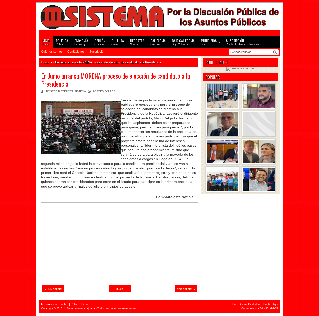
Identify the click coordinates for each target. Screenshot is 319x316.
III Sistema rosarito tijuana (79, 308)
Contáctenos (75, 51)
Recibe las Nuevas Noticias (242, 42)
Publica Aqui (270, 304)
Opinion (99, 42)
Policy (62, 42)
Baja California (183, 42)
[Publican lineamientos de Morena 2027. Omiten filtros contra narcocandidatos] (259, 96)
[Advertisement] (76, 247)
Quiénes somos (51, 51)
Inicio (119, 289)
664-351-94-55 (269, 308)
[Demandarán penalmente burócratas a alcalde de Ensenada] (259, 124)
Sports (137, 42)
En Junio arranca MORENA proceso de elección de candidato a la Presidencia (115, 79)
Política (64, 304)
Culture (117, 42)
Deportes (87, 304)
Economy (81, 42)
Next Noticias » (186, 289)
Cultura (75, 304)
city (209, 42)
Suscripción (97, 51)
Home (46, 42)
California (158, 42)
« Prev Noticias (53, 289)
